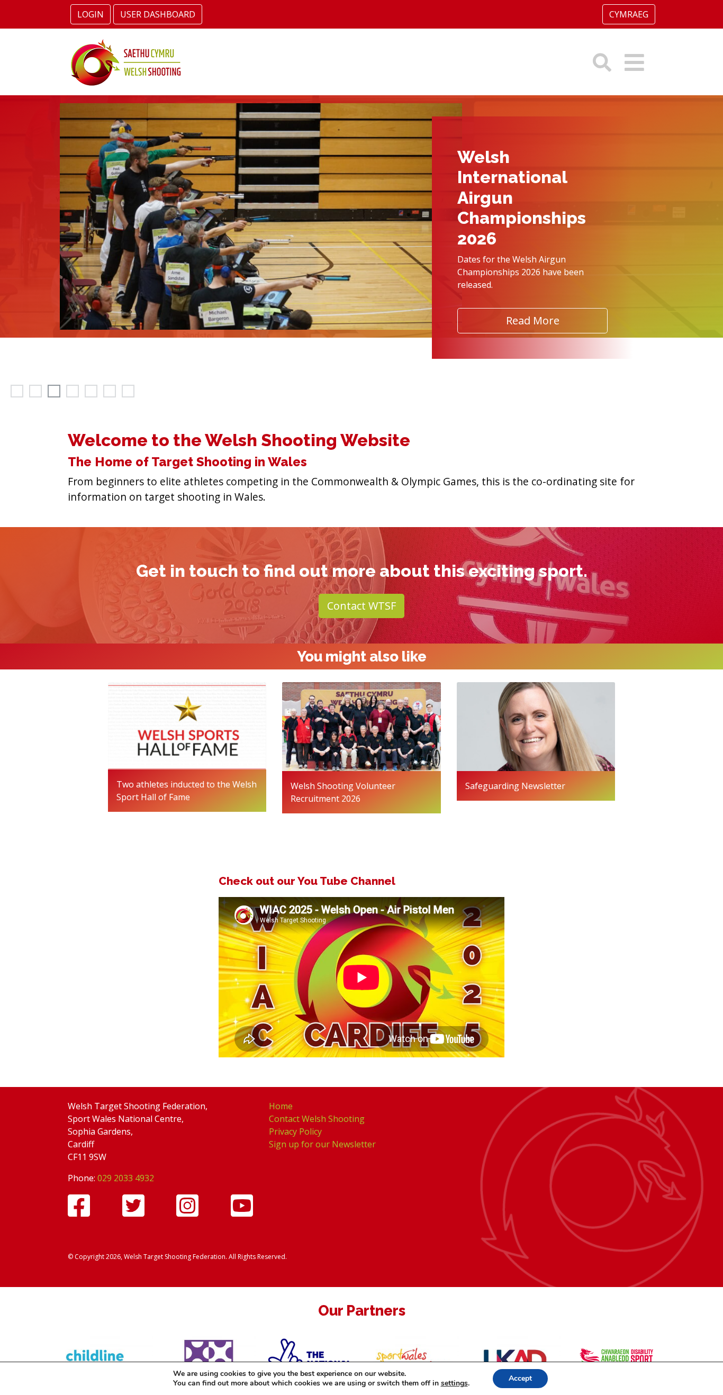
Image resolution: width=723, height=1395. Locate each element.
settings (454, 1383)
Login (90, 14)
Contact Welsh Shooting (317, 1119)
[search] (602, 62)
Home (281, 1106)
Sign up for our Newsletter (322, 1144)
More (509, 213)
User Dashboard (157, 14)
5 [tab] (90, 390)
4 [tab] (71, 390)
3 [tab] (53, 390)
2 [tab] (34, 390)
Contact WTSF (361, 606)
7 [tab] (127, 390)
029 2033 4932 (125, 1178)
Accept (520, 1378)
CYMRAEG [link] (628, 14)
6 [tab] (108, 390)
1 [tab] (16, 390)
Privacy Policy (295, 1131)
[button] (634, 62)
